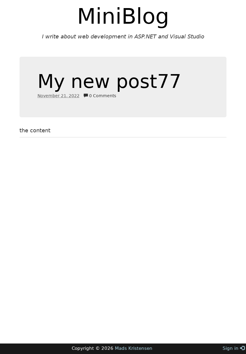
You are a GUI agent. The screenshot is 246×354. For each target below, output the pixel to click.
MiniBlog (123, 16)
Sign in (231, 348)
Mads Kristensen (133, 348)
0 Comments (102, 95)
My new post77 (109, 81)
